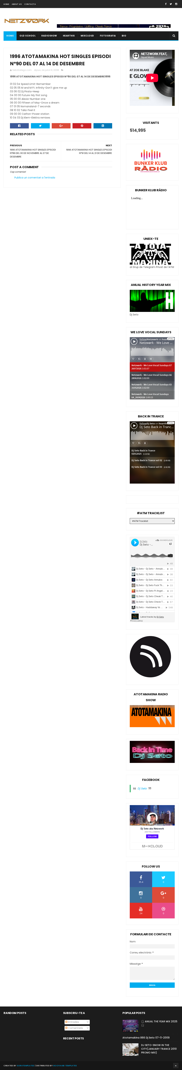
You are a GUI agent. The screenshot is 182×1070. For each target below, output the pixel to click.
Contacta (30, 4)
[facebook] (166, 4)
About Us (17, 4)
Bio (124, 35)
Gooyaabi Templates (65, 1065)
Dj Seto (142, 788)
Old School (28, 35)
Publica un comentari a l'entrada (34, 177)
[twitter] (170, 4)
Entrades (73, 1022)
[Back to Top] (175, 1065)
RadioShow (49, 35)
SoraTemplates (25, 1065)
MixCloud (87, 35)
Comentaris (75, 1028)
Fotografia (108, 35)
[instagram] (176, 4)
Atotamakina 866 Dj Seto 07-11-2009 (146, 1037)
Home (6, 4)
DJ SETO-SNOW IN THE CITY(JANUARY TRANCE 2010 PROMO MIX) (159, 1048)
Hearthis (69, 35)
